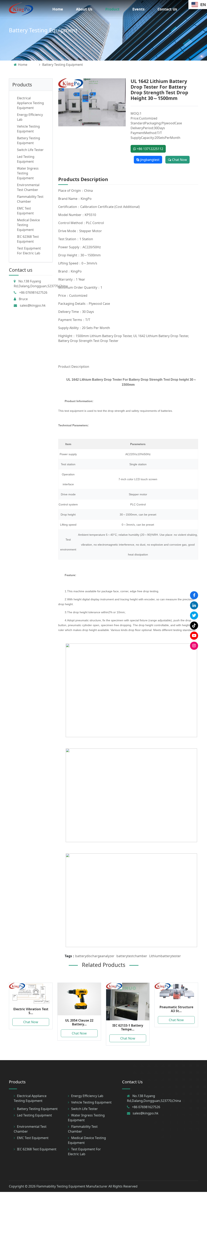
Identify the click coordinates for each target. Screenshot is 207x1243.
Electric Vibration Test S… (30, 1011)
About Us (84, 9)
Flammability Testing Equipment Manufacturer (72, 1186)
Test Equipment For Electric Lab (84, 1151)
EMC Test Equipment (33, 1138)
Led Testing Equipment (34, 1115)
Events (138, 9)
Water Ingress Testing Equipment (28, 173)
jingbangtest (149, 159)
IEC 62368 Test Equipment (36, 1149)
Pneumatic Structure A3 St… (176, 1009)
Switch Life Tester (30, 150)
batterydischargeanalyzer (94, 956)
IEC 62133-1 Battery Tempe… (127, 1027)
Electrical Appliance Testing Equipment (30, 103)
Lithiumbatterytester (165, 956)
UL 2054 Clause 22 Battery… (79, 1022)
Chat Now (179, 159)
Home (57, 9)
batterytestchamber (131, 956)
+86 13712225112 (149, 149)
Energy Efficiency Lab (87, 1096)
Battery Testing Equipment (43, 30)
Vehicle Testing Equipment (91, 1102)
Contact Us (167, 9)
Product (112, 9)
